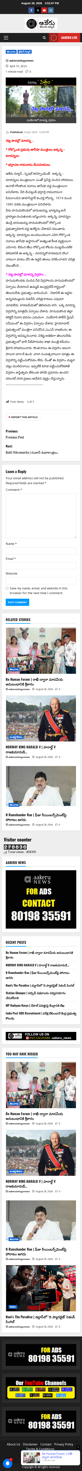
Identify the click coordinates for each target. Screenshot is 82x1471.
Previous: (15, 434)
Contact (45, 1444)
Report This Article (23, 417)
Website (11, 573)
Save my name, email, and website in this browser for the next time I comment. (39, 590)
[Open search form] (44, 37)
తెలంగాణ (11, 51)
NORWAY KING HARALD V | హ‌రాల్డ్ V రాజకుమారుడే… (30, 749)
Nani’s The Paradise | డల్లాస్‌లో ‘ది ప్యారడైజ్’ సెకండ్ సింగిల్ (40, 985)
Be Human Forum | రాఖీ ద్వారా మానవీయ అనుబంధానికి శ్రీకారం (34, 681)
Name (11, 544)
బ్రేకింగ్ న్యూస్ (25, 51)
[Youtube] (44, 10)
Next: (32, 449)
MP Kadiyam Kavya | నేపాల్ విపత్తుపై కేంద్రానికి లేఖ (35, 1005)
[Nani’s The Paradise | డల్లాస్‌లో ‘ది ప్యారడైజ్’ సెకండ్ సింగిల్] (41, 1288)
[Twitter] (38, 10)
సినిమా (13, 1306)
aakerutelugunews (21, 60)
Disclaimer (30, 1444)
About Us (13, 1444)
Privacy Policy (63, 1444)
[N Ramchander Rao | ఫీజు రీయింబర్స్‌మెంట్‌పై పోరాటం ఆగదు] (41, 786)
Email (11, 559)
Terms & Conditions (40, 1449)
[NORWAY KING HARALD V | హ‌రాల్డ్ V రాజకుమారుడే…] (41, 718)
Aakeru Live (69, 37)
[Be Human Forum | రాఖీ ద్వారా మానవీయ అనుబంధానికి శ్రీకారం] (41, 650)
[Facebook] (31, 10)
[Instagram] (51, 10)
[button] (6, 38)
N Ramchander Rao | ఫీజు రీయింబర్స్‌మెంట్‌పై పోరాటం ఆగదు (36, 817)
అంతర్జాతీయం (16, 737)
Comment (14, 490)
